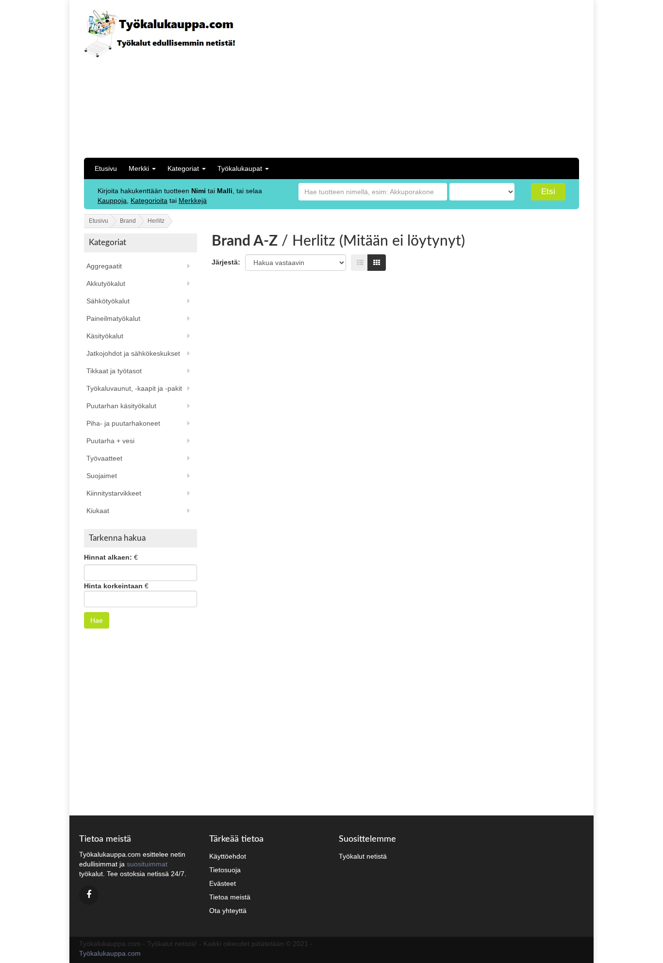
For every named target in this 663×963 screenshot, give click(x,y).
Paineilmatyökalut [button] (113, 318)
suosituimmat (147, 864)
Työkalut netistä (363, 856)
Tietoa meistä (229, 897)
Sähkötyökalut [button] (108, 301)
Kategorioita (149, 200)
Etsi (548, 191)
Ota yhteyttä (228, 910)
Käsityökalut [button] (104, 336)
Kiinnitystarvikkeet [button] (113, 493)
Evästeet (222, 883)
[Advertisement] (501, 78)
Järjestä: (226, 262)
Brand (128, 220)
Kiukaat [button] (97, 511)
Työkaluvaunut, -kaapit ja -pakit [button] (134, 388)
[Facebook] (89, 895)
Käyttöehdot (227, 856)
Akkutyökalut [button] (105, 283)
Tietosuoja (225, 870)
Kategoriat (184, 168)
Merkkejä (193, 200)
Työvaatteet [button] (104, 458)
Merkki (140, 168)
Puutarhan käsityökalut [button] (121, 406)
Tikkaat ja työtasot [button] (114, 371)
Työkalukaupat (240, 168)
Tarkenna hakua (117, 538)
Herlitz (156, 220)
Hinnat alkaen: (108, 557)
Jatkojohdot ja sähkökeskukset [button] (133, 353)
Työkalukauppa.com (110, 953)
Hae (96, 620)
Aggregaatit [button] (104, 266)
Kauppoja (112, 200)
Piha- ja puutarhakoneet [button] (123, 423)
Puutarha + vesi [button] (110, 441)
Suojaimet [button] (101, 476)
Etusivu (106, 168)
